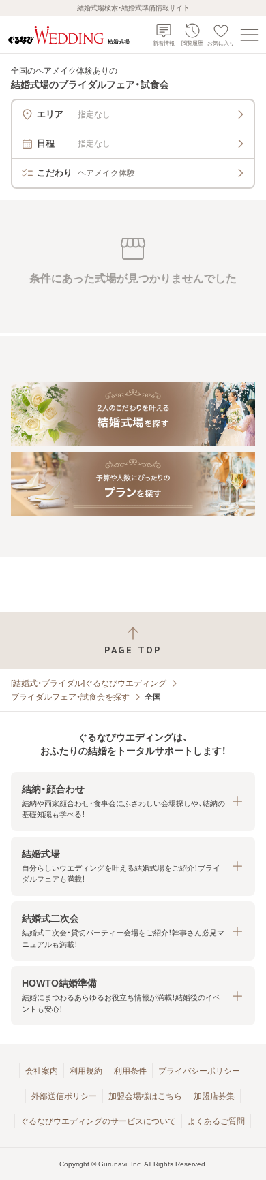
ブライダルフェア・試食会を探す (70, 697)
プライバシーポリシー (199, 1071)
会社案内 (41, 1071)
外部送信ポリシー (64, 1096)
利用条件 (130, 1071)
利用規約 (86, 1071)
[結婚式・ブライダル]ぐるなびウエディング (88, 683)
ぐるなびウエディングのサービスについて (98, 1121)
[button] (133, 801)
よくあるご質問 (216, 1121)
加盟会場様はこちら (145, 1096)
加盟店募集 (214, 1096)
